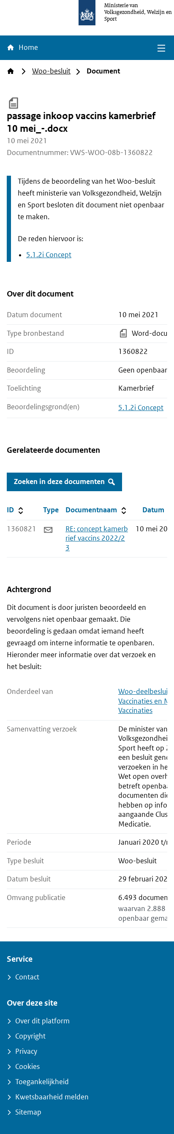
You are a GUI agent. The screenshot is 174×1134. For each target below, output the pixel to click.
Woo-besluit (51, 71)
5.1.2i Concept (48, 254)
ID (23, 509)
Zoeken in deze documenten (59, 481)
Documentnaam (96, 509)
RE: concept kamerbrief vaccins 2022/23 (96, 538)
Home (27, 47)
